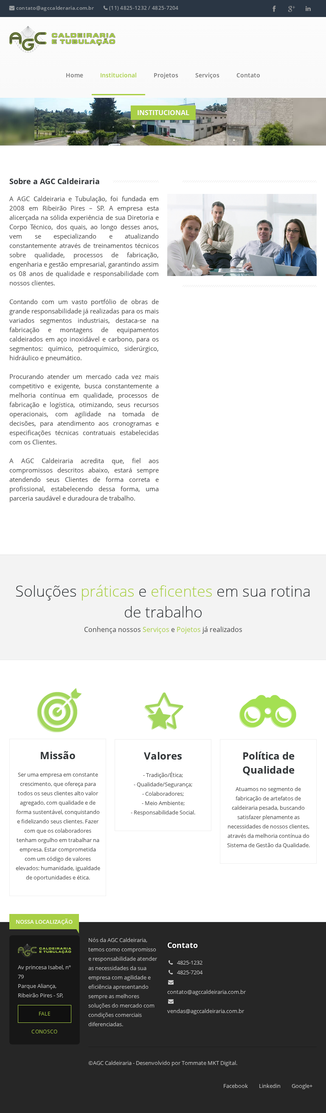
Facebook (235, 1086)
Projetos (166, 75)
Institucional (118, 75)
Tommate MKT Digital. (209, 1063)
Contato (248, 75)
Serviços (207, 75)
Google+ (302, 1086)
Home (74, 75)
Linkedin (270, 1086)
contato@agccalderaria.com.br (55, 7)
